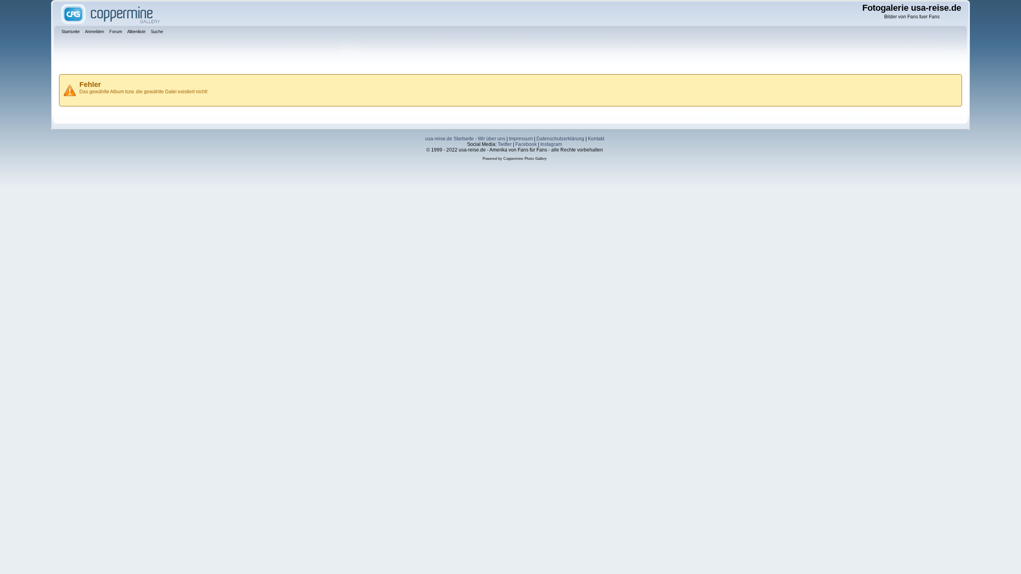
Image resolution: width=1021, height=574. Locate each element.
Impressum (521, 139)
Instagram (551, 144)
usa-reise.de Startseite (449, 139)
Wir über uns (491, 139)
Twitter (505, 144)
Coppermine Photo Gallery (525, 159)
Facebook (526, 144)
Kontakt (596, 139)
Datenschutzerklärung (560, 139)
